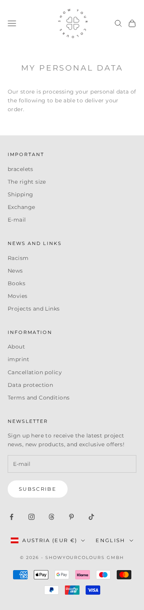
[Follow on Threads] (51, 517)
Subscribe (37, 489)
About (16, 346)
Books (16, 283)
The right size (27, 181)
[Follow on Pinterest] (71, 517)
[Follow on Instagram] (31, 517)
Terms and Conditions (39, 397)
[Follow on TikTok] (91, 517)
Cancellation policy (35, 372)
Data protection (30, 384)
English (110, 540)
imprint (18, 359)
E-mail (17, 219)
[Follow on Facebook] (11, 517)
